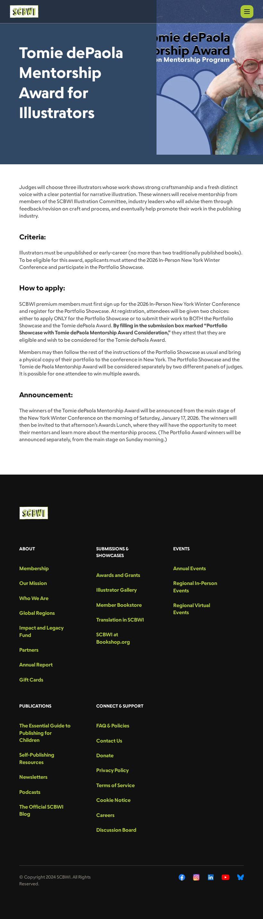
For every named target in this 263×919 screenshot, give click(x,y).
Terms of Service (115, 785)
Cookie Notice (113, 800)
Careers (105, 815)
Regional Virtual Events (191, 608)
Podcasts (29, 792)
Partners (28, 650)
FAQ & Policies (112, 725)
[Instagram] (196, 877)
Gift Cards (31, 679)
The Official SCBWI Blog (41, 810)
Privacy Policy (112, 770)
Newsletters (33, 777)
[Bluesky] (240, 877)
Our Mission (33, 583)
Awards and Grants (118, 575)
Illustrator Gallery (116, 590)
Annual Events (189, 568)
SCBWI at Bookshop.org (113, 638)
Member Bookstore (119, 605)
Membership (34, 568)
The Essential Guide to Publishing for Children (45, 732)
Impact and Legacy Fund (41, 631)
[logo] (24, 11)
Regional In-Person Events (195, 586)
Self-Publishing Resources (36, 758)
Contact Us (109, 740)
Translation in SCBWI (120, 619)
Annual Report (36, 664)
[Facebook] (182, 877)
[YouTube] (225, 877)
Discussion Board (116, 830)
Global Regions (37, 613)
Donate (105, 755)
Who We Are (33, 598)
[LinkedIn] (211, 877)
